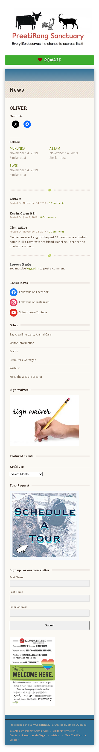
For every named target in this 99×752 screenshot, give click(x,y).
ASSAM (55, 148)
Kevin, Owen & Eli (23, 213)
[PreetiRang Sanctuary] (49, 29)
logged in (32, 268)
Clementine (18, 227)
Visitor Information (22, 343)
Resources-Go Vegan (23, 360)
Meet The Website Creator (26, 376)
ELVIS (14, 165)
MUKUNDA (17, 148)
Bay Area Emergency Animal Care (30, 334)
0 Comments (56, 203)
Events (14, 351)
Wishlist (15, 368)
